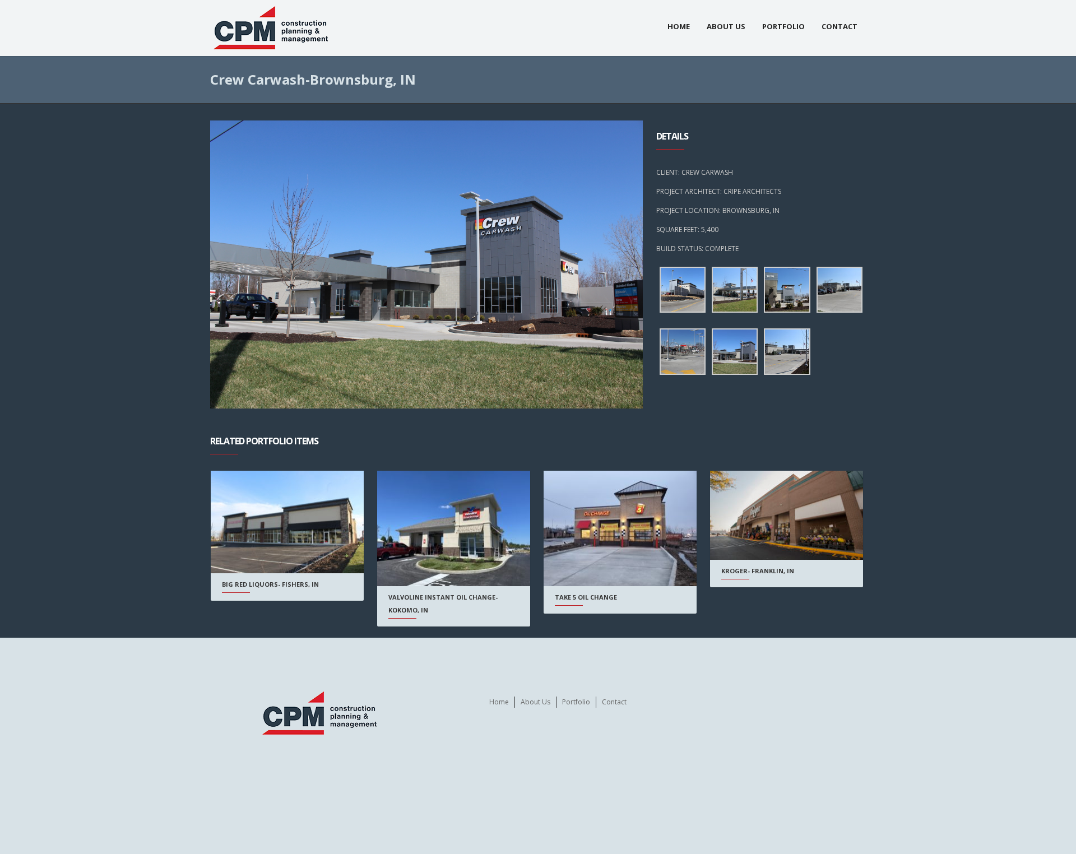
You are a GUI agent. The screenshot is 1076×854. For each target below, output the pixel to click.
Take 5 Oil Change (586, 597)
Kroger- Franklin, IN (757, 571)
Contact (839, 26)
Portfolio (783, 26)
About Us (726, 26)
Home (678, 26)
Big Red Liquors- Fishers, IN (270, 584)
